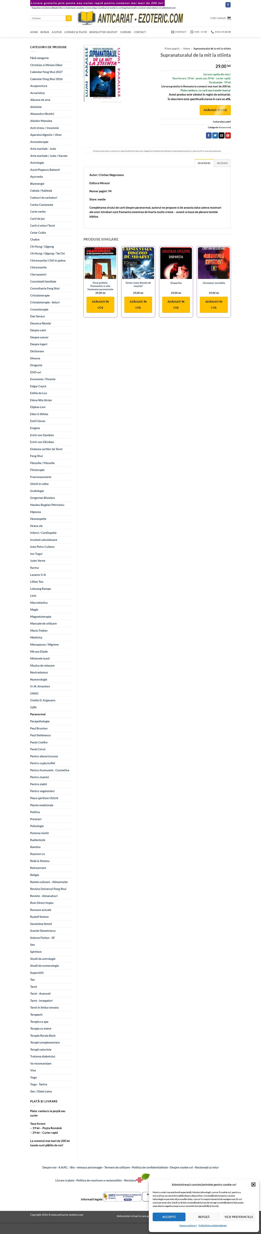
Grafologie (37, 491)
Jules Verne (37, 560)
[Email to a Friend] (221, 135)
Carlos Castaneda (41, 204)
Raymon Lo (37, 854)
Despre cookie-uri (182, 1167)
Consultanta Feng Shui (45, 288)
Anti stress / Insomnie (44, 128)
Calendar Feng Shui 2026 (46, 79)
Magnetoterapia (40, 616)
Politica (35, 812)
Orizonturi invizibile (214, 282)
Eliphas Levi (37, 407)
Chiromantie (38, 267)
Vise (33, 1070)
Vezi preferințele (239, 1217)
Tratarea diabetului (42, 1056)
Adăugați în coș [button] (100, 304)
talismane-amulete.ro (76, 7)
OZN (33, 707)
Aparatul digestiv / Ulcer (46, 134)
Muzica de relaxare (42, 665)
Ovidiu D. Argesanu (42, 700)
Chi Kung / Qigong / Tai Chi (47, 253)
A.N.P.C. (63, 1167)
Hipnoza (35, 512)
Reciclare (130, 1180)
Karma (34, 567)
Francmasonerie (40, 477)
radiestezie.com (168, 7)
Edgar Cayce (38, 386)
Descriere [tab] (204, 163)
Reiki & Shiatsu (40, 861)
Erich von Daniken (42, 435)
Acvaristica (37, 93)
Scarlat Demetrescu (43, 930)
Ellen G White (39, 414)
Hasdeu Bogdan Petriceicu (47, 504)
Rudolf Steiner (39, 916)
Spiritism (36, 951)
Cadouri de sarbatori (43, 197)
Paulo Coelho (39, 742)
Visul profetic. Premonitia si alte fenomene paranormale (100, 286)
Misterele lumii (40, 658)
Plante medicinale (41, 805)
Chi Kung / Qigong (42, 246)
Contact (140, 32)
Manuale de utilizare (43, 623)
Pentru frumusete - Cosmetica (49, 770)
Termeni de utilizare (117, 1167)
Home (34, 32)
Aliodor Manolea (41, 120)
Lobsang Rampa (40, 588)
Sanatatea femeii (41, 923)
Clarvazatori (38, 274)
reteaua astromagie (89, 1167)
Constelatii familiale (43, 281)
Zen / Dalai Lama (41, 1091)
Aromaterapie (39, 141)
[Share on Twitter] (215, 135)
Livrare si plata (64, 1180)
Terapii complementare (45, 1042)
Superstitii (37, 972)
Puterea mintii (39, 833)
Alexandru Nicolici (42, 113)
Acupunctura (38, 86)
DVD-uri (35, 372)
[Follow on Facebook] (228, 4)
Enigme (35, 428)
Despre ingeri (38, 344)
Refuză (204, 1217)
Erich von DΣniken (42, 442)
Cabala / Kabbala (41, 190)
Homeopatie (38, 518)
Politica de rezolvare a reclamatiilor (99, 1180)
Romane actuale (40, 910)
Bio (72, 1167)
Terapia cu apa (39, 1021)
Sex (32, 944)
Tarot (33, 986)
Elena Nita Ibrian (41, 400)
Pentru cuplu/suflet (42, 763)
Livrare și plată (75, 32)
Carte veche (38, 211)
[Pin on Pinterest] (228, 135)
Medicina (36, 637)
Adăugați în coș (215, 110)
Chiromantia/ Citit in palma (48, 260)
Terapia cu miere (40, 1028)
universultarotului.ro (150, 7)
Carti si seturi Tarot (42, 225)
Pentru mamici (39, 777)
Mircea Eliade (39, 651)
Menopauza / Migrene (44, 644)
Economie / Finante (42, 379)
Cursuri (125, 32)
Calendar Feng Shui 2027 (46, 72)
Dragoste (36, 365)
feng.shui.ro (37, 7)
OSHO (34, 693)
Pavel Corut (37, 749)
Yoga (33, 1077)
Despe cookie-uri (188, 1225)
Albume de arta (40, 99)
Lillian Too (36, 581)
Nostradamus (39, 672)
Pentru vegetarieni (42, 791)
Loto (33, 595)
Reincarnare (38, 867)
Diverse (35, 358)
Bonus (45, 32)
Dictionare (37, 351)
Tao (32, 979)
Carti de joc (37, 218)
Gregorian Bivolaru (42, 497)
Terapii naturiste (40, 1049)
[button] (253, 1184)
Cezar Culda (38, 232)
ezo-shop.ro (93, 7)
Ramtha (35, 847)
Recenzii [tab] (222, 163)
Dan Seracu (37, 316)
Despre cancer (39, 337)
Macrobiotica (39, 602)
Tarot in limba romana (44, 1007)
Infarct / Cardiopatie (43, 532)
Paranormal (37, 714)
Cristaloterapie (40, 295)
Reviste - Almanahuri (44, 896)
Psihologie (37, 826)
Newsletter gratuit (103, 32)
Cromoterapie (39, 309)
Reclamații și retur (207, 1167)
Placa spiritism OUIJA (44, 798)
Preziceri (35, 819)
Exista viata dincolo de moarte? (138, 284)
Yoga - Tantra (38, 1084)
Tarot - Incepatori (41, 1000)
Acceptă (169, 1217)
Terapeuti (36, 1014)
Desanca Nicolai (40, 323)
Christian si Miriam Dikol (46, 65)
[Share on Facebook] (209, 135)
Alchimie (36, 107)
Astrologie (37, 162)
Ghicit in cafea (39, 483)
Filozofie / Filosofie (42, 463)
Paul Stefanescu (40, 735)
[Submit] (69, 18)
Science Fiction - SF (42, 937)
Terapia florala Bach (43, 1035)
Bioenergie (37, 183)
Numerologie (38, 679)
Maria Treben (39, 630)
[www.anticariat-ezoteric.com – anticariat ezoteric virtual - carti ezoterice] (130, 18)
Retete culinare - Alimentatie (49, 882)
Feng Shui (36, 456)
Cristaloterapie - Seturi (45, 302)
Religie (34, 875)
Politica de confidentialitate (150, 1167)
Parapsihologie (39, 721)
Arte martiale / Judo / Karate (48, 155)
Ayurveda (36, 176)
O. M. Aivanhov (40, 686)
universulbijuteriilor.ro (54, 7)
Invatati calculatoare (43, 539)
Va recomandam (40, 1063)
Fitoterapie (37, 470)
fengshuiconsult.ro (130, 7)
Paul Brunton (39, 728)
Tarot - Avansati (40, 993)
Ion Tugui (36, 553)
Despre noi (49, 1167)
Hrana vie (36, 525)
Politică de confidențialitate (213, 1225)
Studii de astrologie (42, 958)
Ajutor (57, 32)
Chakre (35, 239)
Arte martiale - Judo (43, 148)
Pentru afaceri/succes (44, 756)
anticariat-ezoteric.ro (110, 7)
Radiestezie (37, 840)
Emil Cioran (37, 421)
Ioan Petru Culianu (42, 546)
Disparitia (176, 282)
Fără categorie (39, 58)
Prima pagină (172, 48)
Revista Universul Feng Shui (48, 888)
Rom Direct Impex (41, 902)
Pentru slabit (38, 784)
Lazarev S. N (38, 574)
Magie (34, 609)
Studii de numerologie (44, 965)
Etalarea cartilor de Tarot (46, 449)
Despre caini (38, 330)
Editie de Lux (38, 393)
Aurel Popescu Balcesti (45, 169)
